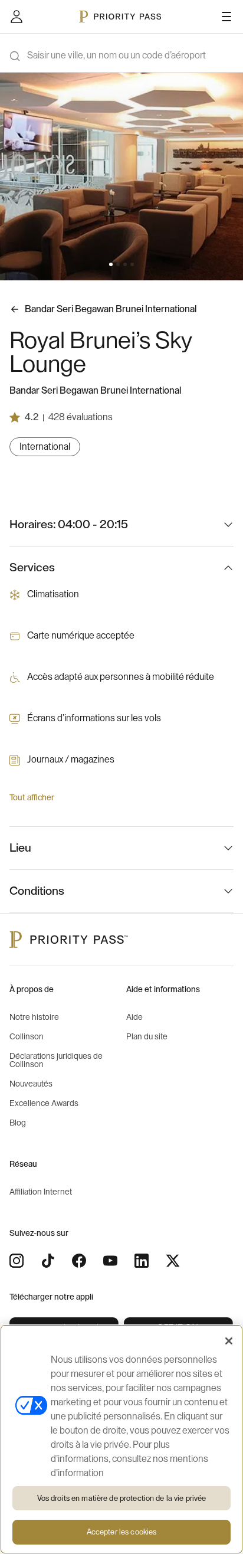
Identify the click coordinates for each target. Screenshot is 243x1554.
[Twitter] (173, 1261)
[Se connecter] (16, 16)
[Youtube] (110, 1261)
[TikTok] (48, 1261)
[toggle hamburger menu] (226, 16)
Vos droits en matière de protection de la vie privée (121, 1498)
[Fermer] (229, 1341)
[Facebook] (79, 1261)
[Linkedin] (141, 1261)
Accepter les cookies (122, 1532)
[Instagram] (16, 1261)
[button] (111, 264)
